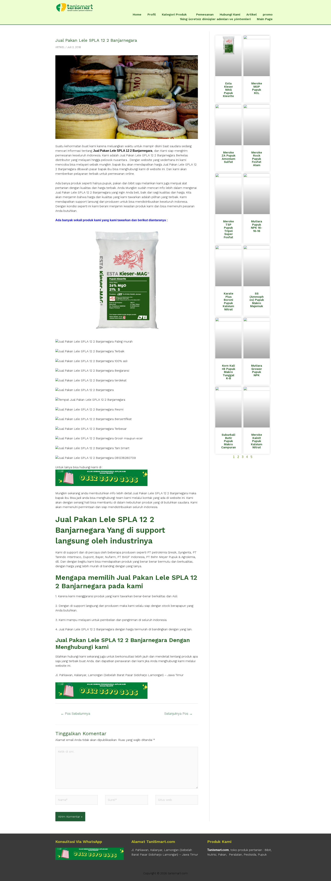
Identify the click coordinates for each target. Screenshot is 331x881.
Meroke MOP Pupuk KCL (256, 88)
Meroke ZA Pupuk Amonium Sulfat (228, 157)
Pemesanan (205, 14)
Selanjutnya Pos (178, 713)
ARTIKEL (60, 47)
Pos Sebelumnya (75, 713)
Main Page (265, 19)
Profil (151, 14)
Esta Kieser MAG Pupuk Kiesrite (228, 90)
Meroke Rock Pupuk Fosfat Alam (256, 159)
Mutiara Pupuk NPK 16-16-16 (256, 226)
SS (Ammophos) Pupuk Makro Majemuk (256, 300)
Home (137, 14)
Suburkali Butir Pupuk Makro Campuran (228, 441)
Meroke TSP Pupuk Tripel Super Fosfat (228, 229)
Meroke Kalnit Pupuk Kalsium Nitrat (256, 441)
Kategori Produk (174, 14)
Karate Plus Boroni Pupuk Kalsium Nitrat (228, 301)
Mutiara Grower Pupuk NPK (256, 370)
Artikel (251, 14)
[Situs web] (177, 800)
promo (268, 14)
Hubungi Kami (230, 14)
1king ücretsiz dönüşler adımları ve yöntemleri (215, 19)
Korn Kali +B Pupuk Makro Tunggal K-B (228, 372)
